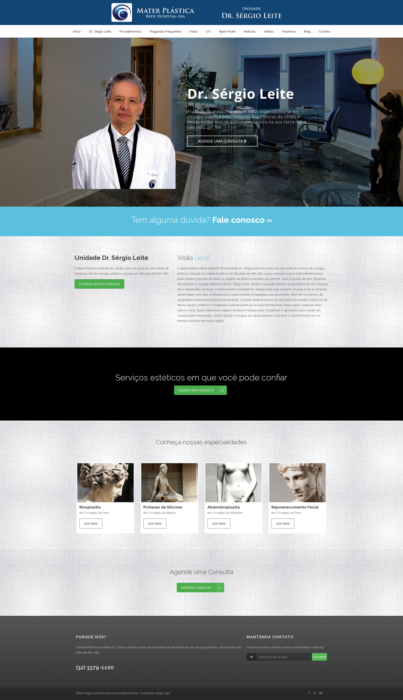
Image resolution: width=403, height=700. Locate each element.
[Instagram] (315, 693)
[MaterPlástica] (201, 12)
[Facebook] (309, 693)
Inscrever (319, 657)
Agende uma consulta (175, 149)
